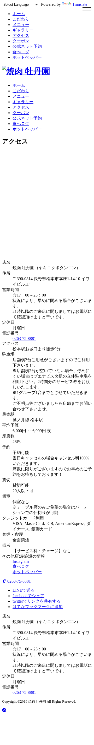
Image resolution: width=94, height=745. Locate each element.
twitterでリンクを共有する (37, 601)
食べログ (21, 52)
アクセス (21, 35)
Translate (79, 4)
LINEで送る (24, 590)
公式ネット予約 (27, 46)
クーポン (21, 41)
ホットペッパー (27, 57)
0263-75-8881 (24, 338)
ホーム (19, 13)
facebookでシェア (28, 596)
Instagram (21, 561)
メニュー (21, 24)
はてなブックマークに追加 (38, 606)
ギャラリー (23, 30)
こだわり (21, 19)
